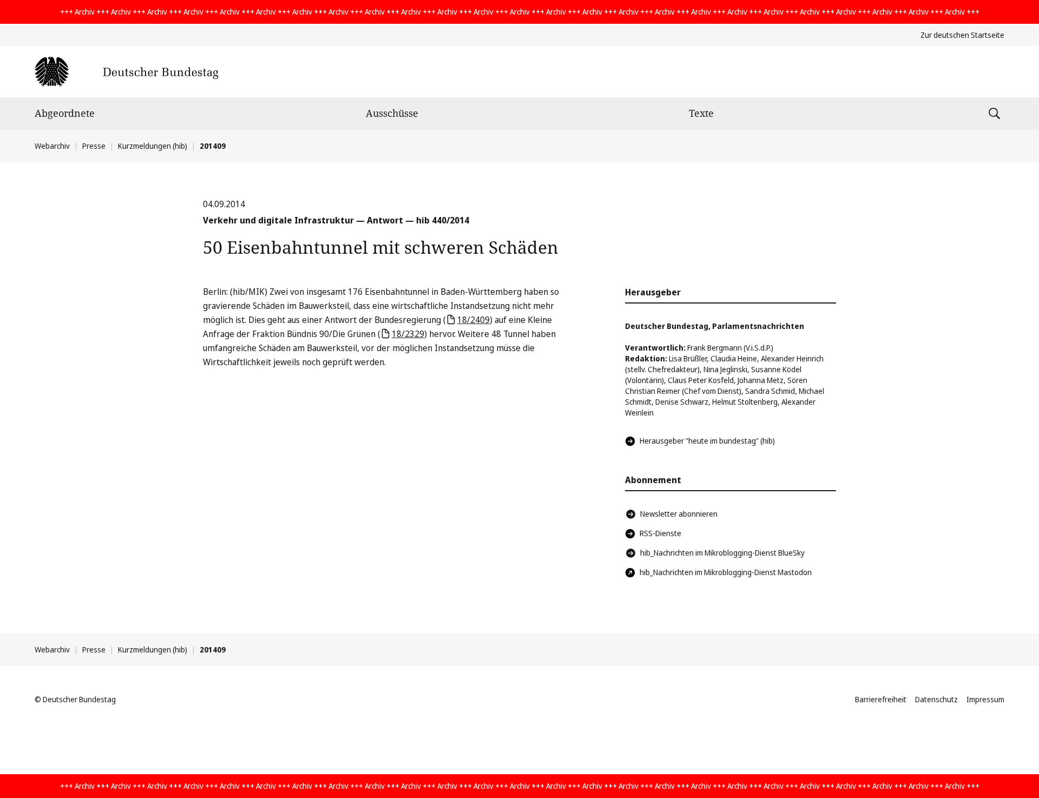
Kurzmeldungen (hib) (152, 146)
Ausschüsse (392, 113)
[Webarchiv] (126, 72)
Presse (94, 146)
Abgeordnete (65, 113)
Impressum (985, 699)
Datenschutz (936, 699)
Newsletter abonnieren (679, 514)
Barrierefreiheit (880, 699)
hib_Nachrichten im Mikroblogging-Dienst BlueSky (722, 553)
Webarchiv (52, 146)
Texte (701, 113)
